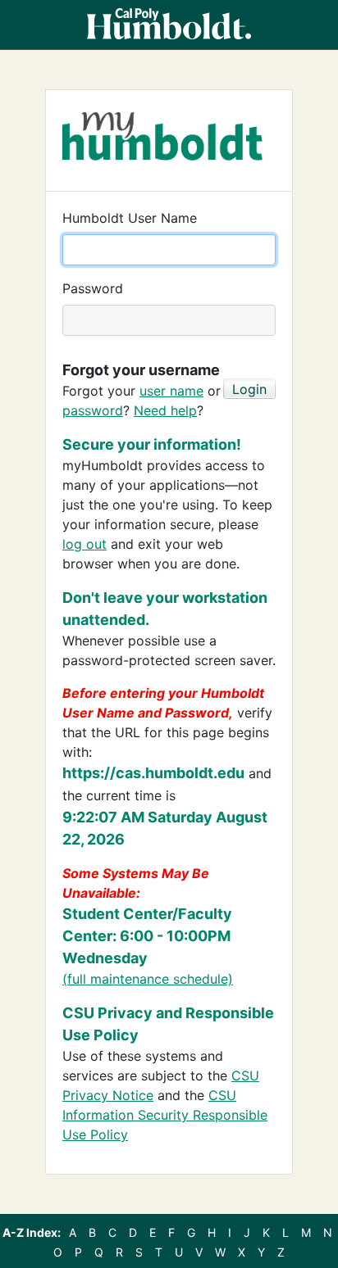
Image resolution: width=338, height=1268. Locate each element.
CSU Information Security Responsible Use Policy (164, 1115)
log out (84, 544)
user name (171, 391)
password (92, 410)
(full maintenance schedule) (147, 979)
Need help (165, 410)
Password (92, 288)
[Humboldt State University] (169, 24)
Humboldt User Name (129, 218)
